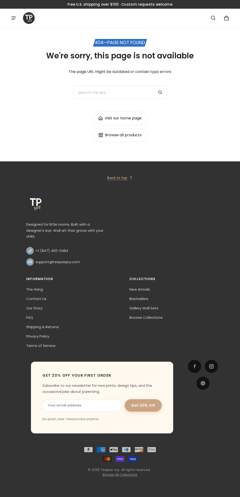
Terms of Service (41, 345)
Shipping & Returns (42, 326)
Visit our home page (123, 118)
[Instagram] (211, 366)
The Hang (34, 289)
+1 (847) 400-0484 (52, 250)
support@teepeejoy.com (58, 261)
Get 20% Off (143, 405)
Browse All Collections (120, 475)
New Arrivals (139, 289)
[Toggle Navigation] (13, 18)
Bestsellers (138, 298)
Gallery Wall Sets (143, 308)
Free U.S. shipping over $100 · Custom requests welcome (120, 4)
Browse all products (123, 135)
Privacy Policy (37, 336)
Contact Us (36, 298)
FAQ (29, 317)
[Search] (160, 92)
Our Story (34, 308)
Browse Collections (146, 317)
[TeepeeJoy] (29, 18)
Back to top (117, 177)
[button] (213, 18)
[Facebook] (194, 366)
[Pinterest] (203, 383)
